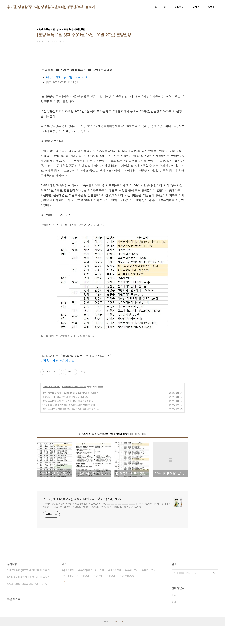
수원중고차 (68, 570)
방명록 (211, 7)
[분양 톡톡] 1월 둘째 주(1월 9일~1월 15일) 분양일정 (66, 401)
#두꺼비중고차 (70, 575)
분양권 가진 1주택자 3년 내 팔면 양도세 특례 (63, 397)
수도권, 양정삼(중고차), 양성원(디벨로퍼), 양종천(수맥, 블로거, (51, 7)
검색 (214, 573)
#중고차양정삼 (127, 575)
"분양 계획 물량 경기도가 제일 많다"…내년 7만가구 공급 (68, 405)
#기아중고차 (149, 570)
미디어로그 (180, 7)
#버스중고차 (115, 570)
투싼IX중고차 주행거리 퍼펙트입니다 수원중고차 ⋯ (30, 577)
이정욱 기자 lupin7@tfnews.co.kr (67, 77)
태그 (166, 7)
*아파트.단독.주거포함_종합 (74, 386)
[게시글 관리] (58, 372)
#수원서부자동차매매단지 (91, 570)
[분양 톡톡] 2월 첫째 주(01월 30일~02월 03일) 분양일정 (69, 393)
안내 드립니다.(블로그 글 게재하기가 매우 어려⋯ (30, 570)
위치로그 (197, 7)
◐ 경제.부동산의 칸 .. (51, 386)
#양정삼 (111, 575)
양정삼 (86, 575)
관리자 (124, 621)
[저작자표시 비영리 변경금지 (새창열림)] (82, 372)
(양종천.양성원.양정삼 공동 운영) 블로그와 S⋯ (29, 584)
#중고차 (98, 575)
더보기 (64, 581)
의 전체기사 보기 (66, 360)
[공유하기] (54, 372)
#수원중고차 (132, 570)
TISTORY (113, 621)
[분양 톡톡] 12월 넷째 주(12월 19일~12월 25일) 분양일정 (69, 409)
